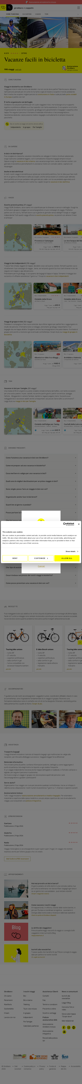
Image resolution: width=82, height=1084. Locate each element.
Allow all (67, 558)
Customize (39, 558)
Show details (70, 551)
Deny (15, 558)
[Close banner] (79, 524)
